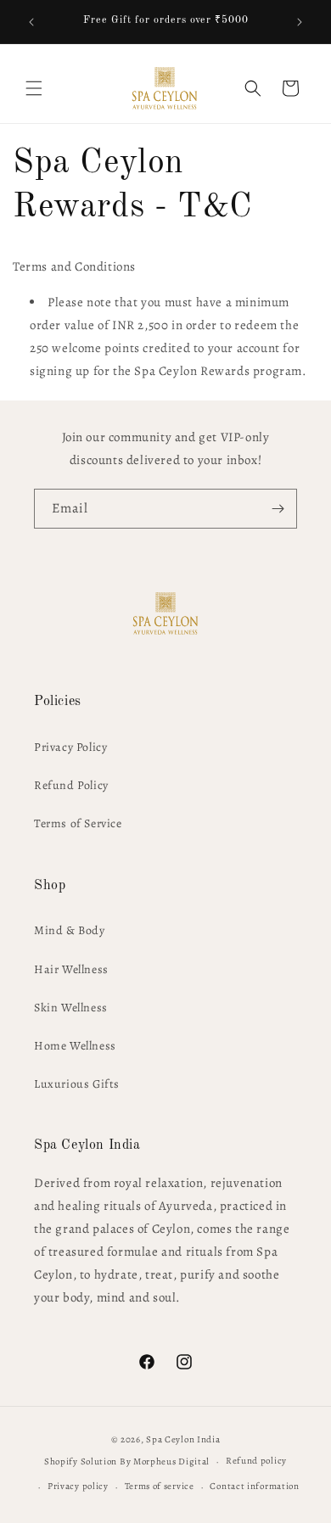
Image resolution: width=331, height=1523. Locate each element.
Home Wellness (75, 1046)
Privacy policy (78, 1486)
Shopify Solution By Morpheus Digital (127, 1461)
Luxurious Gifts (77, 1084)
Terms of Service (78, 823)
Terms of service (159, 1486)
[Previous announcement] (31, 22)
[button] (34, 88)
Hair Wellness (71, 969)
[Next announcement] (299, 22)
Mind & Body (69, 930)
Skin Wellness (71, 1007)
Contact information (254, 1486)
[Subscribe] (277, 509)
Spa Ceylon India (183, 1439)
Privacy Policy (70, 747)
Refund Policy (71, 785)
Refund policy (256, 1460)
